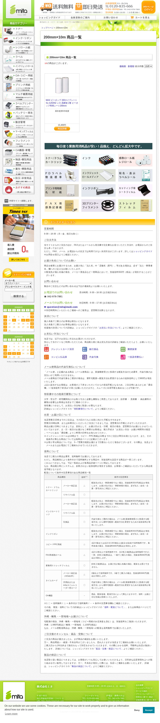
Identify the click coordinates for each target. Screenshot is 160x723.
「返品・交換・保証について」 (108, 649)
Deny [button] (137, 710)
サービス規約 (141, 691)
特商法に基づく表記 (144, 697)
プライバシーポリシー (145, 694)
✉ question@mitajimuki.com (61, 307)
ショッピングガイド (50, 17)
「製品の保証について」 (81, 666)
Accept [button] (149, 710)
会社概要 (139, 685)
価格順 (122, 66)
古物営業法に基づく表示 (146, 700)
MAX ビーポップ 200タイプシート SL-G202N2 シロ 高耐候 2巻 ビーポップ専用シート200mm (62, 103)
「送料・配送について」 (114, 607)
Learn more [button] (11, 713)
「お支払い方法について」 (110, 328)
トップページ (47, 28)
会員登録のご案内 (80, 17)
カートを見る (142, 17)
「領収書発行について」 (83, 409)
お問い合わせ (111, 17)
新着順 (131, 66)
